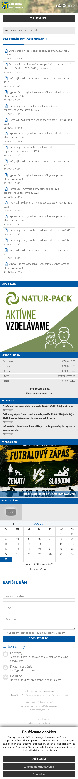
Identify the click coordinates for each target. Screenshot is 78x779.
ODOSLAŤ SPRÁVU (39, 638)
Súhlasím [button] (39, 759)
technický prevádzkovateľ (39, 719)
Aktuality (7, 400)
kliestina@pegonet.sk (39, 393)
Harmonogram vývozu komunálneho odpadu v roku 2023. (40, 230)
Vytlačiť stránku (44, 702)
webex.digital (44, 723)
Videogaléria (9, 501)
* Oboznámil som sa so (35, 632)
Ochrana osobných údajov (39, 709)
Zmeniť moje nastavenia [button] (39, 766)
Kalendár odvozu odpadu (24, 30)
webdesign (32, 723)
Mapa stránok (30, 702)
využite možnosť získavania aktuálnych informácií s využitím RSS (40, 695)
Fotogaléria (9, 442)
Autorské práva (50, 706)
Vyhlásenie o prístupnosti (32, 706)
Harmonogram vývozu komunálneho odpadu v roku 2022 (39, 240)
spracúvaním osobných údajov (48, 632)
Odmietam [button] (39, 774)
